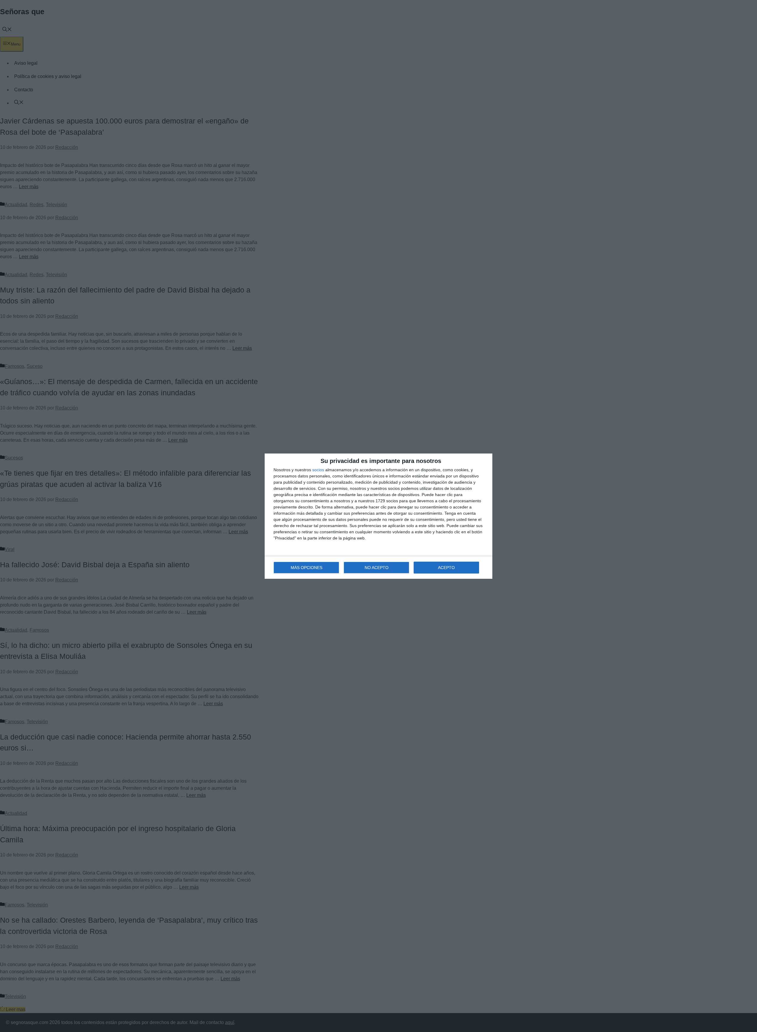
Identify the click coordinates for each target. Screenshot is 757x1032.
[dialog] (378, 516)
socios (318, 470)
